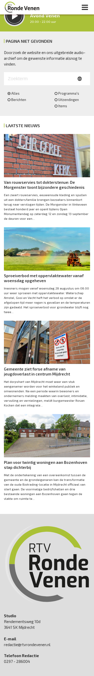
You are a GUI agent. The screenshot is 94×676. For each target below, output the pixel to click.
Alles (15, 93)
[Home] (22, 7)
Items (62, 106)
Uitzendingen (68, 100)
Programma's (68, 93)
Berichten (18, 100)
